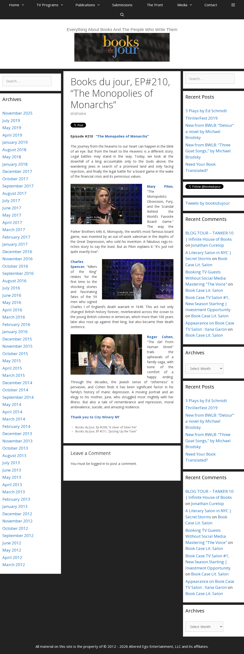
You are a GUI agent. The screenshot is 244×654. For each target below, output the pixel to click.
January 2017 (15, 244)
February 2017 (16, 237)
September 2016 (18, 273)
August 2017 (14, 193)
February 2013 (16, 499)
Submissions (122, 4)
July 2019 (11, 120)
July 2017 (11, 200)
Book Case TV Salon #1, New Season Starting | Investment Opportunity (208, 303)
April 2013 (12, 484)
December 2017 (17, 171)
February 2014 (16, 426)
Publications (85, 4)
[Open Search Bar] (121, 14)
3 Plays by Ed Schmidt (206, 110)
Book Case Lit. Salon (204, 290)
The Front (155, 4)
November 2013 (17, 441)
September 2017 (18, 186)
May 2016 (11, 302)
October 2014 (15, 390)
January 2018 (15, 164)
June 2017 (11, 208)
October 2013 (15, 448)
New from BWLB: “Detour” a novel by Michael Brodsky (209, 131)
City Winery (104, 417)
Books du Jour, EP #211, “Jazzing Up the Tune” (106, 431)
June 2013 (11, 470)
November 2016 (17, 258)
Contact (210, 4)
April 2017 (12, 222)
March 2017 (13, 229)
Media (182, 4)
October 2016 (15, 266)
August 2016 (14, 280)
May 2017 (11, 215)
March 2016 (13, 317)
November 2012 (17, 521)
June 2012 (11, 543)
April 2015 (12, 368)
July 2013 (11, 462)
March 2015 (13, 375)
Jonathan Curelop (207, 245)
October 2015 (15, 353)
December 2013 (17, 433)
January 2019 (15, 142)
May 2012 (11, 550)
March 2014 (13, 419)
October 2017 (15, 178)
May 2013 (11, 477)
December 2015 (17, 339)
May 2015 (11, 360)
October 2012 (15, 528)
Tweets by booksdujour (207, 203)
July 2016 (11, 288)
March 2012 (13, 564)
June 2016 (11, 295)
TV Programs (47, 4)
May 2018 (11, 157)
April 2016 (12, 310)
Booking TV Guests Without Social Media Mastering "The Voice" (206, 278)
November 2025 (17, 113)
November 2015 (17, 346)
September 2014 (18, 397)
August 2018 (14, 149)
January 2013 (15, 506)
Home (14, 4)
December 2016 (17, 251)
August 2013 (14, 455)
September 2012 (18, 535)
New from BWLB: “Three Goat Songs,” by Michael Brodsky (208, 151)
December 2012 (17, 513)
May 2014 (11, 404)
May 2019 (11, 127)
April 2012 (12, 557)
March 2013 (13, 491)
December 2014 (17, 382)
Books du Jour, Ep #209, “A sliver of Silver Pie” (106, 427)
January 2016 (15, 331)
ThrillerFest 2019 (201, 118)
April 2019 (12, 135)
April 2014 (12, 412)
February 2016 (16, 324)
